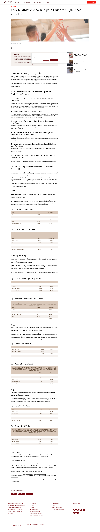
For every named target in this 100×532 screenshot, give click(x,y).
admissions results (14, 477)
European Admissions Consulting (14, 507)
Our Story (32, 507)
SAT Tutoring (10, 513)
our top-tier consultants (27, 474)
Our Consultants (33, 503)
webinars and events (29, 479)
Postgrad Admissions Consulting (36, 515)
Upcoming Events (76, 503)
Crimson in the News (34, 509)
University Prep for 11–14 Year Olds (15, 509)
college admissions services (39, 474)
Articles (53, 505)
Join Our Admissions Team (35, 511)
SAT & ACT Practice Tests (57, 507)
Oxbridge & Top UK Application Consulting (16, 505)
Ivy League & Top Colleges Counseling (15, 503)
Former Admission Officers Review (15, 511)
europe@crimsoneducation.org (36, 521)
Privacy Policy (42, 524)
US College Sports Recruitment (36, 513)
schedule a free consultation (39, 483)
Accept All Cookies (54, 60)
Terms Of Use (29, 524)
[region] (50, 58)
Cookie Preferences (35, 524)
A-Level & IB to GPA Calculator (58, 509)
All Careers (32, 517)
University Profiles (55, 503)
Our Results (32, 505)
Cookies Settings (46, 60)
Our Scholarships (33, 519)
